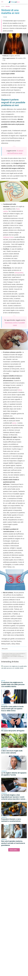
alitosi (20, 390)
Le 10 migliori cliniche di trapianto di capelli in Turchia (14, 774)
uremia (14, 423)
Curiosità (4, 704)
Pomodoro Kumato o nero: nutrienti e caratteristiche (11, 820)
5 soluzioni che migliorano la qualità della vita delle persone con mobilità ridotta (12, 684)
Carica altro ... (14, 850)
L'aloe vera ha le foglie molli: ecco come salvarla (12, 752)
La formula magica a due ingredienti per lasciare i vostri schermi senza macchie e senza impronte (13, 797)
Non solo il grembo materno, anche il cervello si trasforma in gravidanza (13, 843)
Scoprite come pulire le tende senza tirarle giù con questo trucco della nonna (12, 709)
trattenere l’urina (8, 237)
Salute (2, 6)
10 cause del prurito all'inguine (12, 731)
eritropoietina (19, 272)
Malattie (8, 6)
